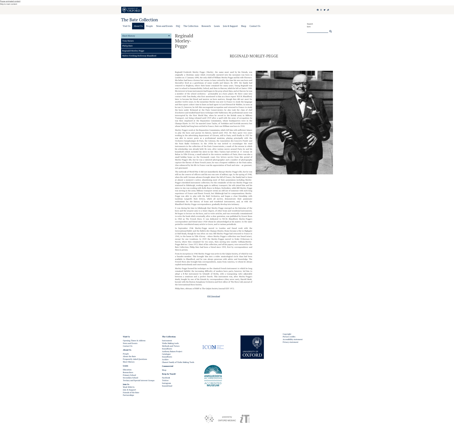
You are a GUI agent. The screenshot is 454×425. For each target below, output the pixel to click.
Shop (164, 370)
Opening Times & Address (134, 340)
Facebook (166, 377)
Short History (129, 362)
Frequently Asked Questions (135, 359)
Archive (165, 359)
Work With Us (128, 387)
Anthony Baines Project (172, 351)
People (126, 353)
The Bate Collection (139, 19)
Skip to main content (8, 4)
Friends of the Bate (131, 392)
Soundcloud (167, 386)
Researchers (128, 372)
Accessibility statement (293, 339)
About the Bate (129, 356)
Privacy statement (290, 342)
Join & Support (129, 389)
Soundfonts (167, 348)
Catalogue (166, 354)
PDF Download (213, 296)
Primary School (129, 375)
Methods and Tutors (170, 346)
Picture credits (289, 336)
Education (127, 369)
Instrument (167, 340)
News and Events (130, 343)
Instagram (166, 383)
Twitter (165, 380)
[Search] (330, 30)
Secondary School (130, 377)
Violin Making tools (170, 343)
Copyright (287, 334)
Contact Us (127, 346)
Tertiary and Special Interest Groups (138, 380)
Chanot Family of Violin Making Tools (178, 362)
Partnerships (128, 395)
